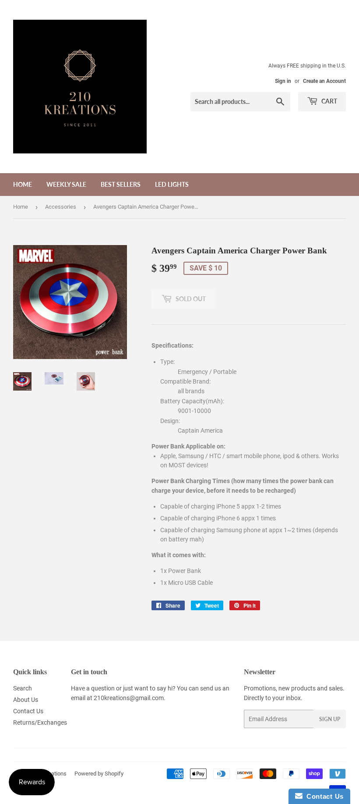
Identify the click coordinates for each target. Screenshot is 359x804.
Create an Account (324, 81)
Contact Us (28, 711)
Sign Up (329, 719)
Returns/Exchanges (40, 722)
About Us (25, 699)
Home (22, 184)
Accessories (60, 206)
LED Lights (172, 184)
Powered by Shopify (98, 773)
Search (22, 688)
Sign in (283, 81)
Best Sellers (121, 184)
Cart (328, 101)
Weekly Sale (66, 184)
